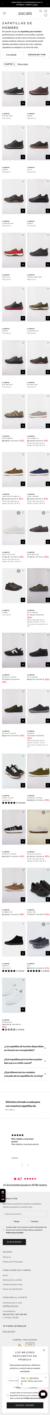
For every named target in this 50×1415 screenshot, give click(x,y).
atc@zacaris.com (10, 1306)
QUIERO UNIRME (25, 1405)
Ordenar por (37, 54)
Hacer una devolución (12, 1289)
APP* (35, 5)
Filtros (11, 55)
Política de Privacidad (13, 1261)
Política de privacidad (33, 1398)
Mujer (18, 1387)
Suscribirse (14, 1242)
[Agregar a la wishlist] (48, 513)
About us (7, 1257)
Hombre (33, 1387)
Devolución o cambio (12, 1280)
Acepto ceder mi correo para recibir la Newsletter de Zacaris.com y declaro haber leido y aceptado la (26, 1395)
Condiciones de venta (12, 1284)
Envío (5, 1275)
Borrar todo (23, 64)
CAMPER (6, 114)
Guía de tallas (9, 1331)
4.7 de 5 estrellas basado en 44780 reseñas (25, 1184)
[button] (9, 803)
